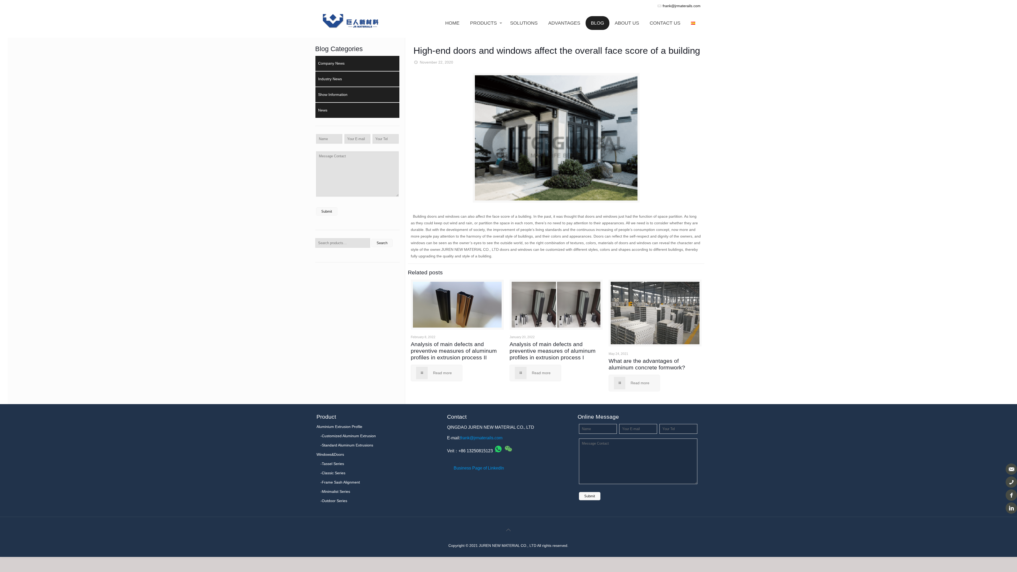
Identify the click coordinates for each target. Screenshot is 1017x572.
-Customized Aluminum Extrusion (348, 436)
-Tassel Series (332, 464)
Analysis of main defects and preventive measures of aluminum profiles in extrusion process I (553, 350)
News (322, 110)
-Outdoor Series (333, 501)
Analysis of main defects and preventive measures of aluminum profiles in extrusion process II (454, 350)
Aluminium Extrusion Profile (339, 426)
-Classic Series (332, 473)
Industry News (330, 79)
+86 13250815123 (475, 451)
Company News (331, 63)
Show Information (332, 94)
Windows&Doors (330, 454)
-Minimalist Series (335, 491)
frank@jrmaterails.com (682, 6)
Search (382, 243)
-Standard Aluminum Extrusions (346, 445)
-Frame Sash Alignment (340, 482)
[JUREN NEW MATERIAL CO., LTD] (351, 18)
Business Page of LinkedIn (479, 468)
